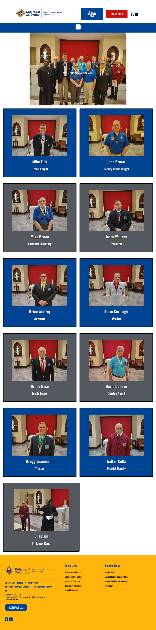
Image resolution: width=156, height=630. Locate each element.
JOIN (134, 14)
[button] (78, 26)
